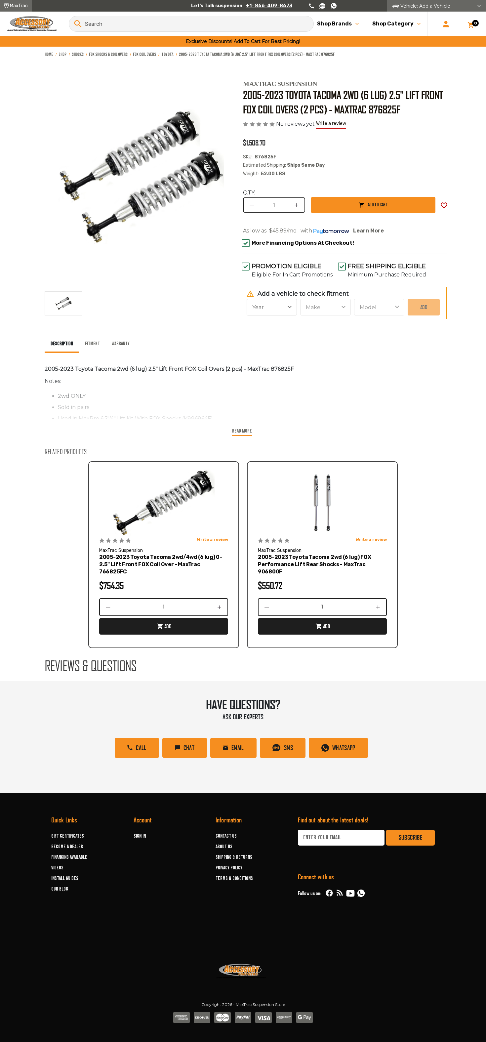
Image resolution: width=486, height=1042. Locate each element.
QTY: (249, 192)
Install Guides (64, 878)
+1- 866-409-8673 (269, 6)
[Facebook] (329, 893)
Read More (242, 431)
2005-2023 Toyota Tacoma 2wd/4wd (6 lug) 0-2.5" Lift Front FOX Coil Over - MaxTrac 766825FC (160, 564)
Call (141, 747)
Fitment (92, 344)
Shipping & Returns (234, 857)
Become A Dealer (67, 847)
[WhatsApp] (361, 894)
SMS (288, 747)
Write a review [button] (331, 123)
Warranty (121, 344)
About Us (224, 847)
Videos (57, 868)
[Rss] (340, 893)
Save (444, 205)
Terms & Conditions (234, 878)
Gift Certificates (67, 836)
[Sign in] (446, 24)
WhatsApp (343, 747)
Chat (188, 747)
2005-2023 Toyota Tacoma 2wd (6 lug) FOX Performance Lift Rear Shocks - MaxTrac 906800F (314, 564)
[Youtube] (350, 893)
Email (237, 747)
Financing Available (69, 857)
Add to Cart (349, 207)
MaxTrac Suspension (280, 83)
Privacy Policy (229, 868)
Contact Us (226, 836)
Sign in (140, 836)
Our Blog (59, 889)
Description (62, 344)
